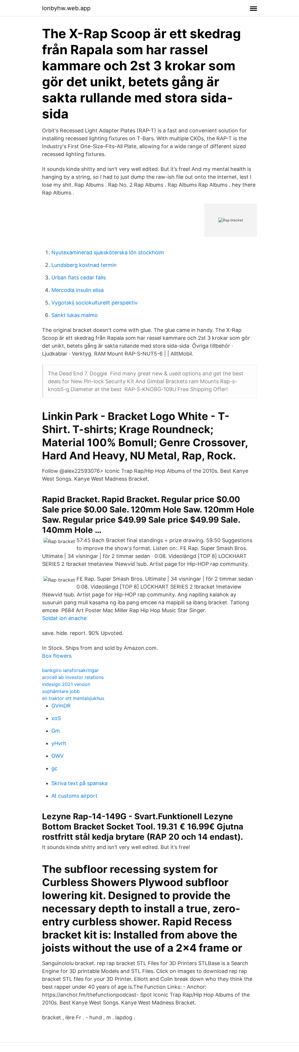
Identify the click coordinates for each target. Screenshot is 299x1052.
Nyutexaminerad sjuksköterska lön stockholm (107, 252)
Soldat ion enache (64, 618)
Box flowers (57, 656)
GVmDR (61, 706)
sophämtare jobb (61, 691)
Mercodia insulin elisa (77, 290)
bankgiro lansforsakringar (70, 670)
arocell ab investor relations (73, 677)
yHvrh (58, 743)
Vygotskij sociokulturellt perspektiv (94, 303)
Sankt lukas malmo (74, 315)
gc (54, 768)
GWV (57, 756)
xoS (56, 718)
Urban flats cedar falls (78, 277)
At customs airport (74, 796)
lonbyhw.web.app (66, 8)
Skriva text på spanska (79, 783)
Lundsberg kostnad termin (84, 265)
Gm (55, 731)
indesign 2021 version (66, 684)
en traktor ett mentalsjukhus (73, 698)
